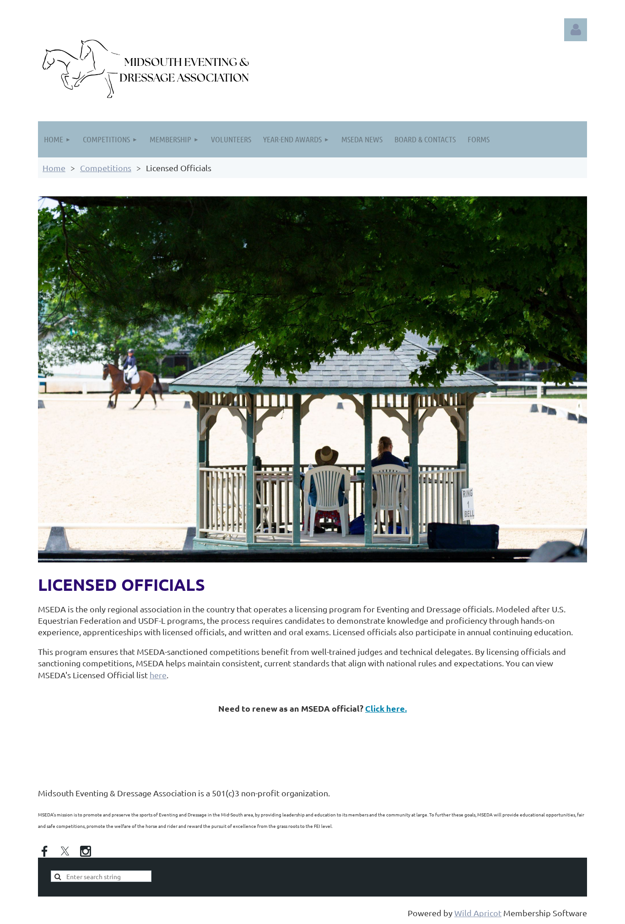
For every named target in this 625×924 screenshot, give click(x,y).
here (158, 675)
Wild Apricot (477, 913)
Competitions (105, 168)
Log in (575, 29)
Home (54, 168)
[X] (65, 851)
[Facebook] (44, 851)
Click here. (386, 708)
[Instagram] (85, 851)
